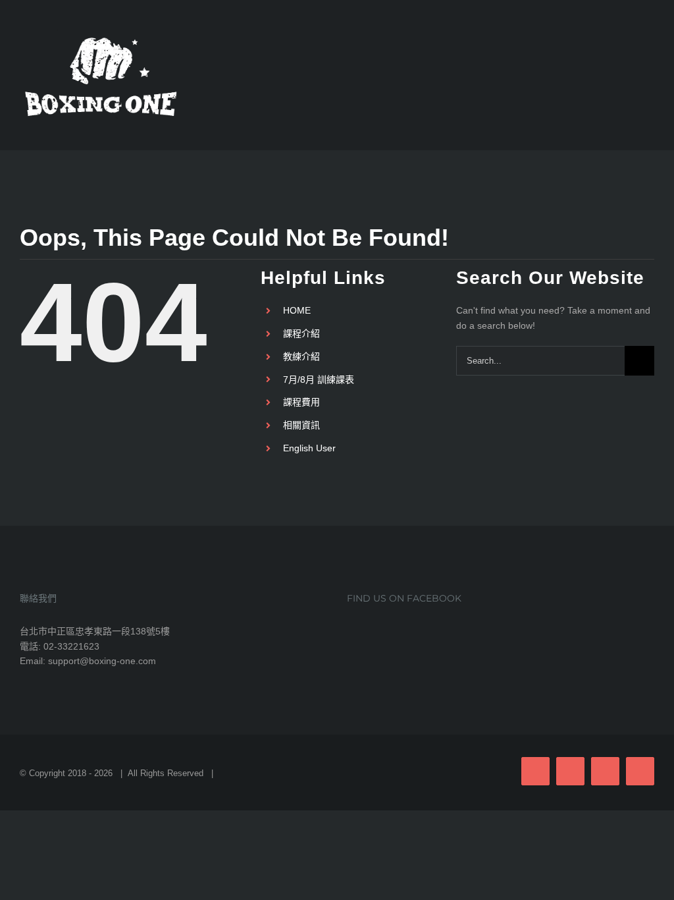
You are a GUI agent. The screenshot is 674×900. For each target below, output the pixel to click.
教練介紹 (301, 356)
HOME (297, 310)
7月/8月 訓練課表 (318, 379)
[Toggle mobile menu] (649, 72)
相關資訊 (301, 425)
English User (309, 448)
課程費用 (301, 402)
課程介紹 (301, 333)
